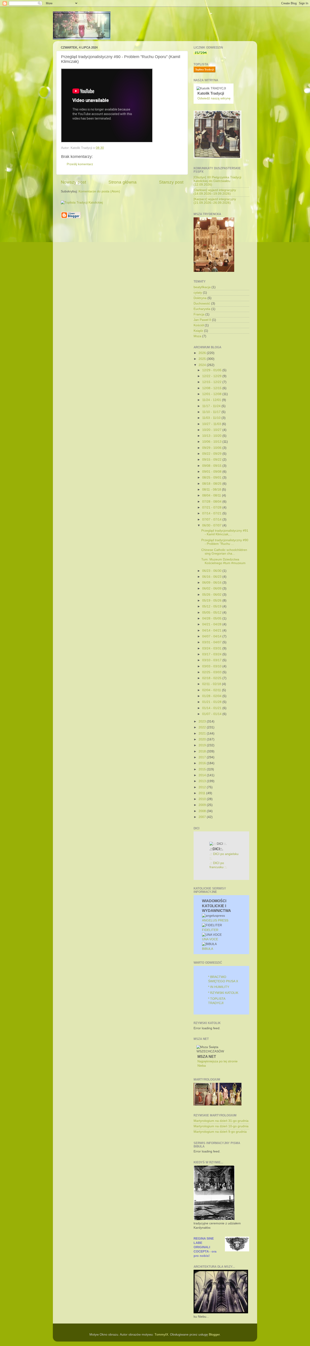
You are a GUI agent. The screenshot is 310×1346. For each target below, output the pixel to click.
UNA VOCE (210, 939)
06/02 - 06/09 (212, 588)
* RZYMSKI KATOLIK (223, 993)
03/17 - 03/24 (212, 654)
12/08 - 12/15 (212, 388)
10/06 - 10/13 (212, 441)
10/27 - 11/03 (212, 424)
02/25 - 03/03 (212, 672)
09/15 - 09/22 (212, 459)
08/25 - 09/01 (212, 477)
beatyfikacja (202, 287)
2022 (203, 727)
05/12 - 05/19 (212, 606)
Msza (197, 336)
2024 (203, 365)
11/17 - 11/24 (211, 406)
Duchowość (202, 303)
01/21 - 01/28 (212, 702)
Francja (199, 314)
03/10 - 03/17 (212, 660)
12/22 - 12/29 (212, 376)
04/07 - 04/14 (212, 636)
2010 (203, 799)
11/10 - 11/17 (211, 412)
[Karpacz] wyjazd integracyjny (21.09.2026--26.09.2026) (215, 200)
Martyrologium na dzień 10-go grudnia (221, 1126)
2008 (203, 811)
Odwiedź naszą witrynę (214, 98)
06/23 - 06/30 (212, 570)
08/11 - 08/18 (212, 489)
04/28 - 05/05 (212, 618)
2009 (203, 805)
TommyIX (161, 1334)
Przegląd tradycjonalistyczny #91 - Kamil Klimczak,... (224, 532)
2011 (202, 793)
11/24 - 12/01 (212, 400)
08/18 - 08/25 (212, 483)
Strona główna (122, 182)
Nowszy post (73, 182)
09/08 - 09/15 (212, 465)
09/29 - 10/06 (212, 447)
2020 (203, 739)
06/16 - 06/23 (212, 576)
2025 (203, 359)
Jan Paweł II (202, 320)
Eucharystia (202, 309)
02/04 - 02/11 (212, 690)
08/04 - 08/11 (212, 495)
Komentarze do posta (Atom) (99, 191)
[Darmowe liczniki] (200, 53)
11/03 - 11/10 (211, 418)
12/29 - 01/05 (212, 370)
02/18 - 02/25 (212, 678)
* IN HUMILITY (218, 987)
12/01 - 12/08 (212, 394)
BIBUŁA (207, 949)
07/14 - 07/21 (212, 513)
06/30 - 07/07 (212, 525)
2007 (203, 817)
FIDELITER (210, 930)
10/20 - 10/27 (212, 430)
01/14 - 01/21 (212, 708)
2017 (203, 757)
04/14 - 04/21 (212, 630)
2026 (203, 353)
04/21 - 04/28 (212, 624)
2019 (203, 745)
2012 (203, 787)
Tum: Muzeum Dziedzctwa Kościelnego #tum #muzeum (223, 561)
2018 (203, 751)
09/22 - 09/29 (212, 453)
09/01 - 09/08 (212, 471)
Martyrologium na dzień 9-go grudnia (220, 1131)
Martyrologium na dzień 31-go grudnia (221, 1120)
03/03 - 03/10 (212, 666)
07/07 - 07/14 (212, 519)
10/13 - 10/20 (212, 435)
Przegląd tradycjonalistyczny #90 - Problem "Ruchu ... (224, 541)
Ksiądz (198, 330)
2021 (203, 733)
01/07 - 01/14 (212, 714)
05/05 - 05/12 (212, 612)
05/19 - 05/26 (212, 600)
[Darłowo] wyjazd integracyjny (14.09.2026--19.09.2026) (215, 191)
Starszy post (171, 182)
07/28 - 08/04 (212, 501)
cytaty (198, 292)
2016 (203, 763)
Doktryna (200, 298)
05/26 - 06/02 (212, 594)
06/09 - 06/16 (212, 582)
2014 (203, 775)
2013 (203, 781)
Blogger (214, 1334)
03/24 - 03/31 (212, 648)
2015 (203, 769)
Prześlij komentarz (80, 164)
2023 (203, 721)
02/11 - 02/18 (212, 684)
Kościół (199, 325)
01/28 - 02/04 (212, 696)
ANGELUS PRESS (215, 920)
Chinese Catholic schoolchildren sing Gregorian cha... (224, 551)
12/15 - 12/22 (212, 382)
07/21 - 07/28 (212, 507)
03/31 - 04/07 (212, 642)
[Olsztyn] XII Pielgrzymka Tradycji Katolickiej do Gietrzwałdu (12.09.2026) (217, 181)
